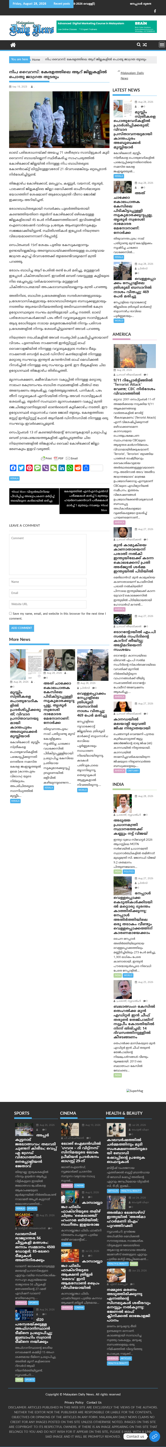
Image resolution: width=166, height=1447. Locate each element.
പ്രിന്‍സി (84, 688)
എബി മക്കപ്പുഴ (118, 1284)
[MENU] (162, 45)
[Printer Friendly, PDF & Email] (59, 458)
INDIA (118, 871)
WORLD (82, 790)
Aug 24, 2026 (47, 1309)
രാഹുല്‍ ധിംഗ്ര (140, 1130)
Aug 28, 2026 (21, 682)
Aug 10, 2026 (92, 1125)
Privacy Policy (74, 1403)
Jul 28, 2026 (138, 1125)
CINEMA (79, 1185)
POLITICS (129, 871)
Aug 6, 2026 (92, 1192)
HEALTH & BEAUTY (131, 1191)
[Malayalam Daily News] (13, 44)
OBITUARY (133, 770)
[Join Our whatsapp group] (154, 1436)
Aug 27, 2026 (145, 529)
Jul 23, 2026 (92, 1251)
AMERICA (119, 522)
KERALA (14, 478)
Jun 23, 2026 (139, 1270)
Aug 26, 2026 (47, 1125)
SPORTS (32, 1208)
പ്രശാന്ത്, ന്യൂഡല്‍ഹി (128, 815)
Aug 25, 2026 (145, 982)
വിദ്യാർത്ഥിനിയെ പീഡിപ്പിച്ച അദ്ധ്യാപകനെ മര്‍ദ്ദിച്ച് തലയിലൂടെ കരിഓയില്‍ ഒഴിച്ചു (32, 496)
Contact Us (94, 1403)
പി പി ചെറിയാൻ (73, 1138)
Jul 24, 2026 (138, 1198)
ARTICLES (113, 1191)
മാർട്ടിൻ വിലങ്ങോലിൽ (31, 1228)
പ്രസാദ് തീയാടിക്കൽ (128, 375)
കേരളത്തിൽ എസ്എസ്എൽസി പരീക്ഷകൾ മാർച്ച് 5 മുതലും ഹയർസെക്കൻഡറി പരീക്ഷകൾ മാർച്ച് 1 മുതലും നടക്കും (86, 498)
